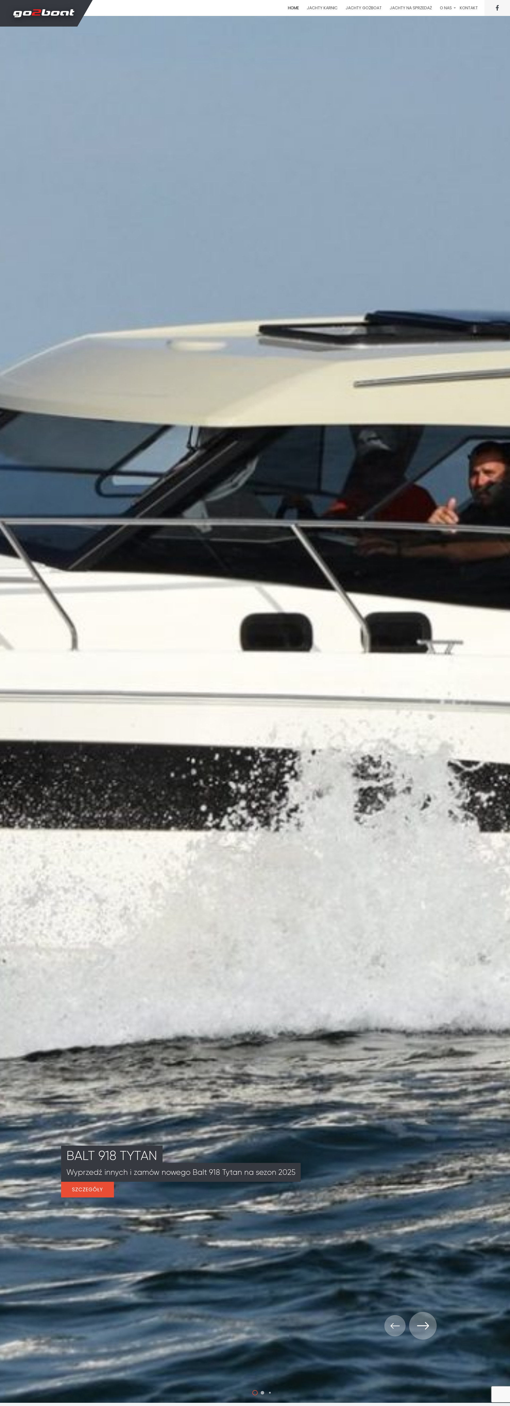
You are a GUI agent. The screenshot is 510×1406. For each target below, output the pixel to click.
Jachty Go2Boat (364, 8)
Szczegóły (87, 1189)
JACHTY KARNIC (322, 8)
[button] (247, 1392)
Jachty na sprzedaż (411, 8)
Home (293, 8)
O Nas (446, 8)
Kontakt (469, 8)
